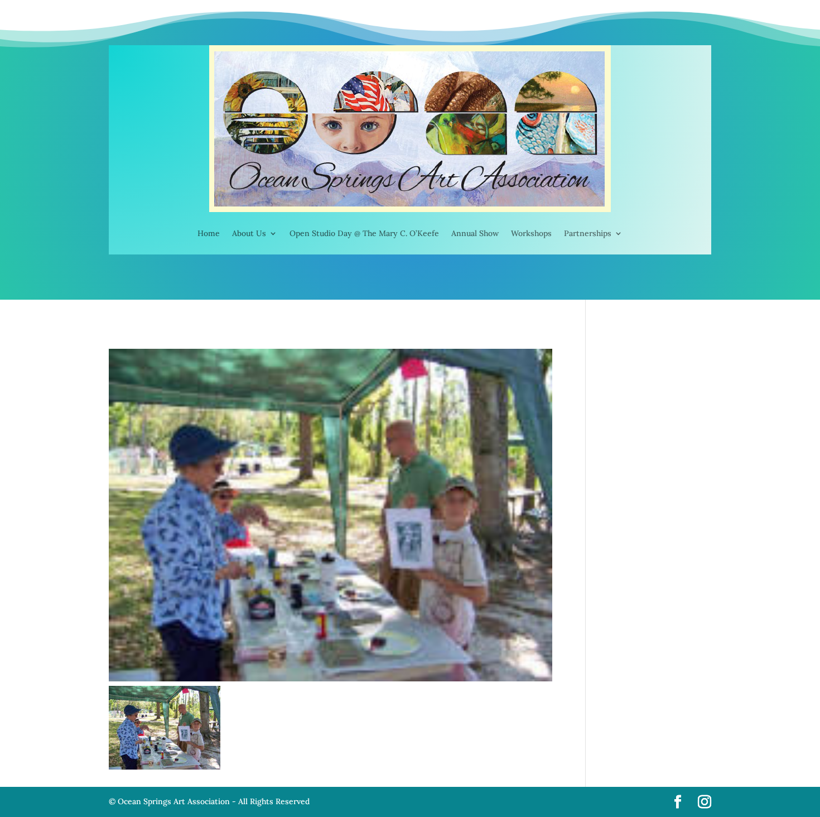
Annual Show (475, 233)
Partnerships (587, 233)
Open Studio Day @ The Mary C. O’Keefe (364, 233)
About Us (249, 233)
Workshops (531, 233)
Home (208, 233)
